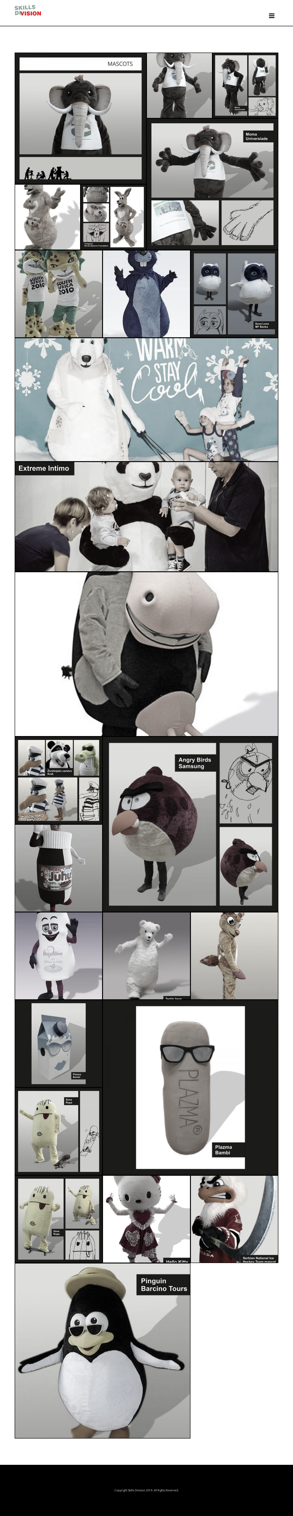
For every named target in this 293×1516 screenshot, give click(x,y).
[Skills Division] (28, 10)
